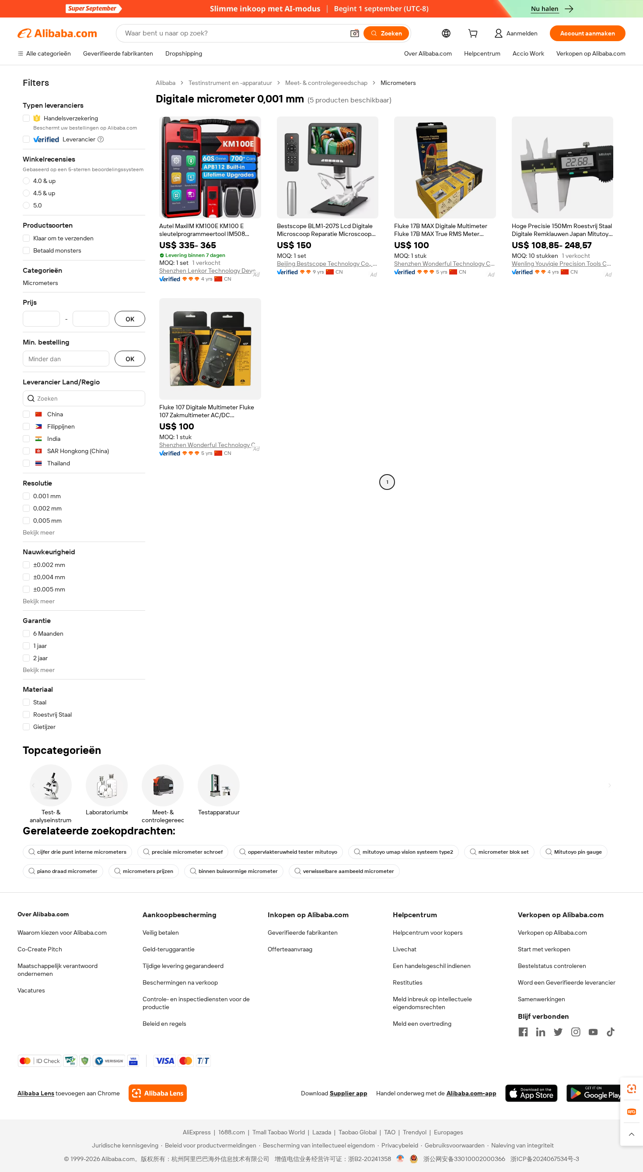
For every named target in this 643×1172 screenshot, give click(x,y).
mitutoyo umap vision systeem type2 (408, 852)
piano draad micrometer (67, 871)
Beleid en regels (164, 1023)
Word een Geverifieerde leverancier (566, 982)
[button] (354, 33)
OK (130, 319)
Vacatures (31, 990)
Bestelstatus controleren (552, 965)
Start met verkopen (544, 949)
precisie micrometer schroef (187, 852)
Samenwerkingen (541, 999)
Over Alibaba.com (43, 914)
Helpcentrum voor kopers (428, 932)
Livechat (404, 949)
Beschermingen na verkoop (180, 982)
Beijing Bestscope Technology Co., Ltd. (328, 263)
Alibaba (165, 82)
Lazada (321, 1132)
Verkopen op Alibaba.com (552, 932)
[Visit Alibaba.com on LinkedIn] (540, 1032)
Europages (448, 1132)
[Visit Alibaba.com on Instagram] (575, 1032)
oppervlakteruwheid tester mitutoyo (292, 852)
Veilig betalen (161, 932)
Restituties (408, 982)
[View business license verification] (400, 1158)
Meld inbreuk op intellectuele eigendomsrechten (432, 1003)
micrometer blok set (504, 852)
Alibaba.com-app (471, 1093)
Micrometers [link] (398, 82)
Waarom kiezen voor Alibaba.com (62, 932)
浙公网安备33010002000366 (464, 1158)
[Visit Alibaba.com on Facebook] (523, 1032)
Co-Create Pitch (39, 949)
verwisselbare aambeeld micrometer (348, 871)
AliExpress (197, 1132)
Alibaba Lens (35, 1093)
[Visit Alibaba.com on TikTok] (610, 1032)
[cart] (474, 34)
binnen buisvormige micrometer (238, 871)
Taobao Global (358, 1132)
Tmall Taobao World (278, 1132)
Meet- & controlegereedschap (326, 82)
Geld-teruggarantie (169, 949)
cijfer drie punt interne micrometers (81, 852)
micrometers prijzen (148, 871)
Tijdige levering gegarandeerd (183, 965)
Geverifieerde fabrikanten (303, 932)
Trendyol (414, 1132)
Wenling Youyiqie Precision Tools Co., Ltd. (563, 263)
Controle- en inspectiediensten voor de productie (196, 1003)
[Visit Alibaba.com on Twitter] (558, 1032)
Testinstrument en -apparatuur (230, 82)
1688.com (231, 1132)
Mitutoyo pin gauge (578, 852)
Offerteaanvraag (290, 949)
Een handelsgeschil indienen (432, 965)
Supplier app (348, 1093)
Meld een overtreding (422, 1023)
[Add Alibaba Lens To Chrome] (158, 1093)
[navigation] (84, 405)
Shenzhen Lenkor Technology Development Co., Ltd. (210, 270)
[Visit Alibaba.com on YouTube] (593, 1032)
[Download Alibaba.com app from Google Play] (596, 1093)
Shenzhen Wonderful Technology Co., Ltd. (445, 263)
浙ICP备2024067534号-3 (544, 1158)
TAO (389, 1132)
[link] (631, 1088)
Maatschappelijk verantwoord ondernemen (57, 969)
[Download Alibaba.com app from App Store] (531, 1093)
